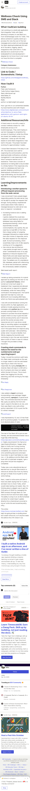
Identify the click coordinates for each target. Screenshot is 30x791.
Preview (15, 597)
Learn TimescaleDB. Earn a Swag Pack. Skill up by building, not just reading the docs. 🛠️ (14, 628)
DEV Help (21, 767)
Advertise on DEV (7, 769)
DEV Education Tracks (11, 767)
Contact (22, 771)
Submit (7, 597)
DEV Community (15, 682)
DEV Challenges (12, 764)
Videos (24, 764)
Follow (15, 672)
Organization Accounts (20, 769)
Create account (23, 2)
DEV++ (19, 764)
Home (4, 764)
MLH (25, 774)
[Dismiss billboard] (27, 778)
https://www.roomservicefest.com (12, 511)
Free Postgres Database (9, 774)
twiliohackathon (7, 22)
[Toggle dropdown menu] (27, 522)
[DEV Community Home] (6, 2)
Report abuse (20, 602)
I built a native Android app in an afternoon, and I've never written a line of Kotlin (14, 547)
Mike (6, 6)
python (21, 22)
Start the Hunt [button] (7, 657)
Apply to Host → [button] (7, 752)
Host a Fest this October (12, 735)
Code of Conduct (10, 602)
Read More (5, 579)
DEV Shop (20, 774)
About (16, 771)
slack (15, 22)
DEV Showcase (9, 771)
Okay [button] (4, 788)
